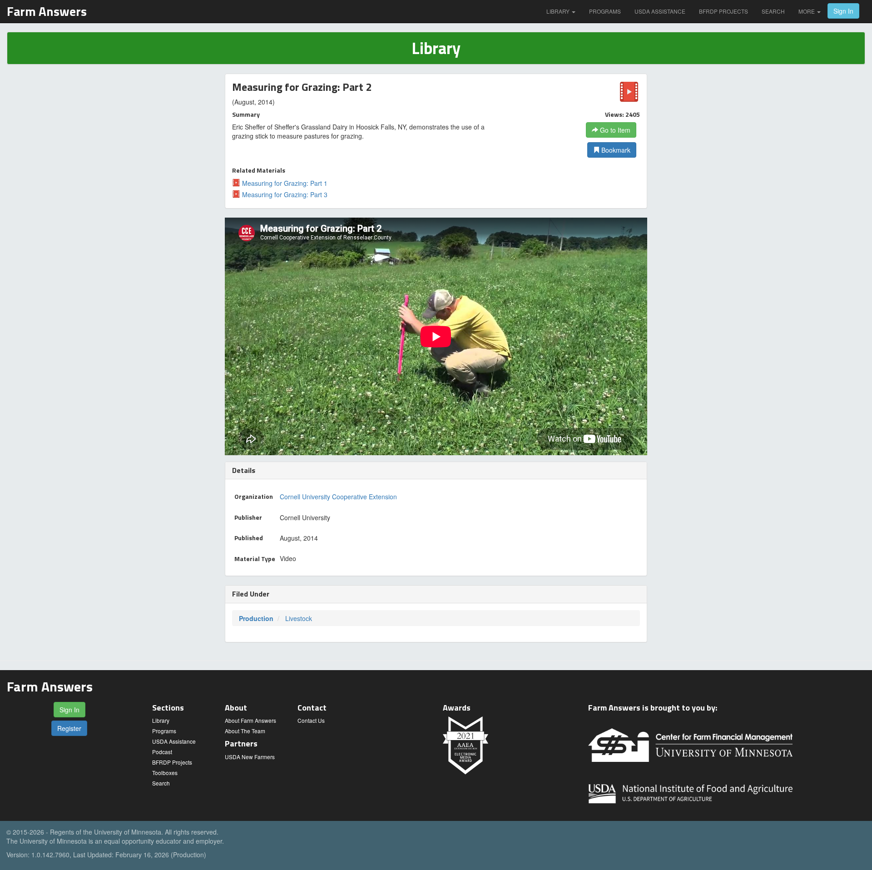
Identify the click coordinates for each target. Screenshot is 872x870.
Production (256, 618)
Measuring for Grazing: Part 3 (283, 194)
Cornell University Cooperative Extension (338, 496)
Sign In (843, 10)
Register (69, 728)
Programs (605, 11)
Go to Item (614, 129)
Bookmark (615, 149)
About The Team (245, 731)
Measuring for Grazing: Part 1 (283, 183)
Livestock (298, 618)
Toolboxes (165, 772)
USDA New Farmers (250, 757)
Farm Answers (47, 11)
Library (558, 11)
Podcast (162, 752)
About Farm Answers (250, 720)
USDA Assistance (659, 11)
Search (773, 11)
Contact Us (311, 720)
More (807, 11)
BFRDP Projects (723, 11)
